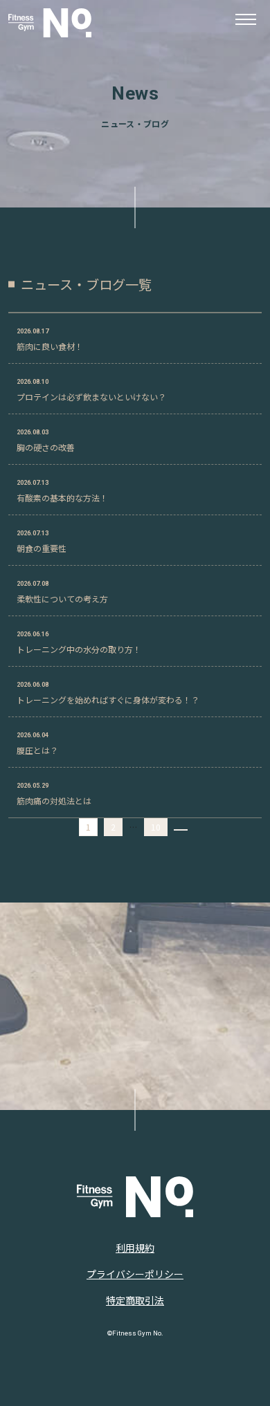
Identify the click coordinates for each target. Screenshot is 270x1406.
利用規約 (135, 1248)
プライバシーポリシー (135, 1274)
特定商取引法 (135, 1300)
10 (156, 827)
